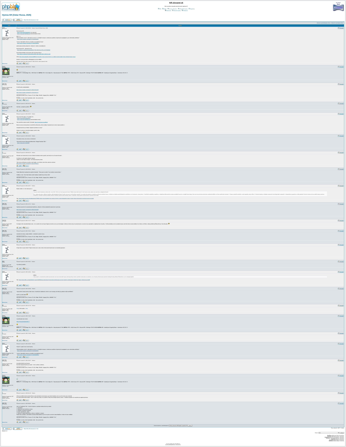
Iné (37, 19)
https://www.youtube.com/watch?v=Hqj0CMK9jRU (28, 43)
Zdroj (26, 308)
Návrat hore (4, 63)
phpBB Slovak (173, 444)
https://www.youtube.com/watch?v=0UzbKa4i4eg (27, 39)
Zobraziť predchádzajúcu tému (323, 22)
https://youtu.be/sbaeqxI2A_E (22, 321)
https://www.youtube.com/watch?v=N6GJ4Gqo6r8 (27, 89)
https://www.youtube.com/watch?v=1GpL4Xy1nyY (27, 92)
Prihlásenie (185, 10)
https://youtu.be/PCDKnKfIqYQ (24, 32)
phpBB (171, 443)
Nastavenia (168, 10)
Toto (17, 308)
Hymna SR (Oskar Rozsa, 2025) (16, 15)
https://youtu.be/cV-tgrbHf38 (23, 142)
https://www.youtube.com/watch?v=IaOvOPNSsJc (27, 163)
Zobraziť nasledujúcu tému (337, 22)
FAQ (160, 8)
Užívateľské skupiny (183, 8)
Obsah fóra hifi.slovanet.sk (30, 19)
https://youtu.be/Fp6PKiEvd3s (23, 33)
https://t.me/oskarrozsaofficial (41, 122)
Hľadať (165, 8)
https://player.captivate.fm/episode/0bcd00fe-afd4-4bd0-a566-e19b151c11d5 (33, 54)
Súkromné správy (177, 10)
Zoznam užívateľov (173, 8)
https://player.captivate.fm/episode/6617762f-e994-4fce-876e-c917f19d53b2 (33, 50)
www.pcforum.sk (178, 444)
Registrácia (192, 8)
